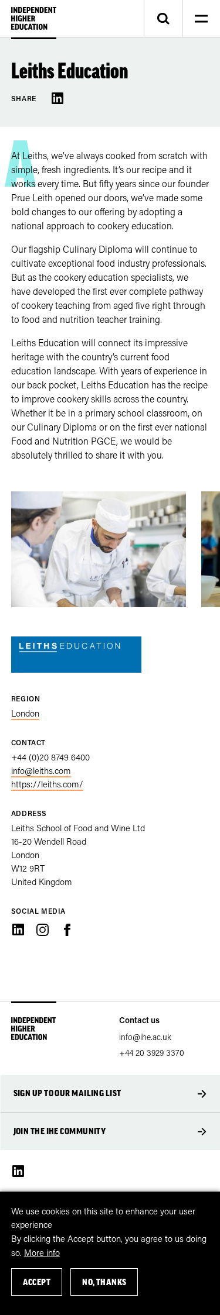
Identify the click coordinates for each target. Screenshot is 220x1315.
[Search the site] (163, 18)
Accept (37, 1282)
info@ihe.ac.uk (145, 1036)
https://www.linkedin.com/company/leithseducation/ (18, 929)
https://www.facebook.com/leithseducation (67, 929)
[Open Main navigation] (201, 18)
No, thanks (104, 1282)
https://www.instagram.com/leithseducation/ (42, 929)
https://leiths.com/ (47, 784)
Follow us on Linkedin (18, 1171)
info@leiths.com (41, 770)
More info (42, 1252)
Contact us (139, 1019)
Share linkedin (57, 98)
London (25, 713)
